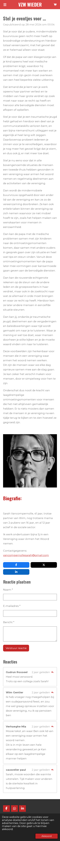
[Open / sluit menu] (5, 5)
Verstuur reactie (16, 648)
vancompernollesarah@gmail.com (26, 555)
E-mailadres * (11, 605)
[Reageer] (52, 672)
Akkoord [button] (47, 836)
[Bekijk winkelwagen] (55, 5)
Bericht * (8, 622)
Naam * (8, 589)
